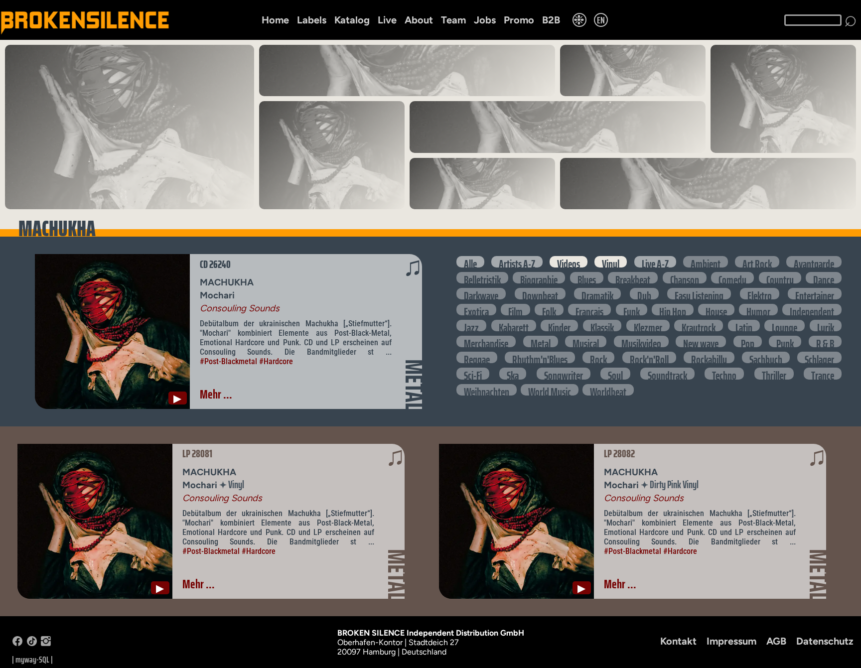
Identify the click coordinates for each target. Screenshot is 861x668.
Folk (549, 309)
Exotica (476, 309)
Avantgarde (814, 261)
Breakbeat (632, 277)
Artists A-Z (517, 261)
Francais (589, 309)
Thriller (774, 373)
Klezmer (648, 325)
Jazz (471, 325)
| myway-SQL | (32, 660)
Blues (586, 277)
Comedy (732, 277)
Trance (822, 373)
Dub (644, 293)
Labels (311, 20)
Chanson (684, 277)
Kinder (559, 325)
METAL (414, 384)
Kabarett (514, 325)
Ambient (705, 261)
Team (453, 20)
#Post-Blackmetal (228, 361)
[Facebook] (17, 643)
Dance (823, 277)
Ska (513, 373)
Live (387, 20)
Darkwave (481, 293)
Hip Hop (672, 309)
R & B (825, 341)
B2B (551, 20)
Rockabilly (709, 357)
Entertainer (814, 293)
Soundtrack (667, 373)
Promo (519, 20)
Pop (747, 341)
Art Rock (757, 261)
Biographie (539, 277)
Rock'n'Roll (649, 357)
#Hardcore (276, 361)
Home (275, 20)
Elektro (759, 293)
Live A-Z (655, 261)
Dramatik (597, 293)
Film (515, 309)
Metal (541, 341)
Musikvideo (641, 341)
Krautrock (699, 325)
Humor (758, 309)
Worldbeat (608, 390)
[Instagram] (45, 643)
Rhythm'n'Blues (540, 357)
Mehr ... (216, 394)
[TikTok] (31, 643)
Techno (724, 373)
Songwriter (563, 373)
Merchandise (486, 341)
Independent (812, 309)
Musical (586, 341)
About (419, 20)
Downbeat (540, 293)
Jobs (485, 20)
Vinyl (610, 261)
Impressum (731, 641)
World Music (549, 390)
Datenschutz (825, 641)
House (716, 309)
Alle (470, 261)
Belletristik (482, 277)
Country (780, 277)
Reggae (477, 357)
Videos (568, 261)
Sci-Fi (473, 373)
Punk (785, 341)
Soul (615, 373)
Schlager (819, 357)
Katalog (352, 20)
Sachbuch (765, 357)
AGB (776, 641)
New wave (700, 341)
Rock (598, 357)
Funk (631, 309)
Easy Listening (699, 293)
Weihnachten (486, 390)
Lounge (784, 325)
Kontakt (678, 641)
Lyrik (825, 325)
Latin (743, 325)
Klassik (602, 325)
